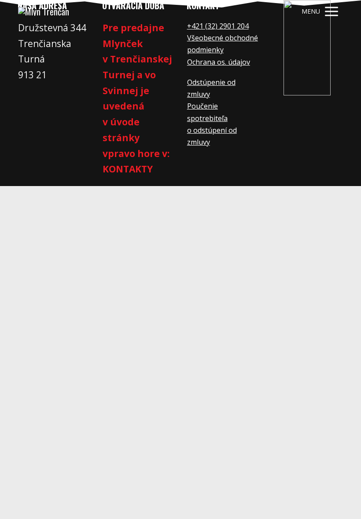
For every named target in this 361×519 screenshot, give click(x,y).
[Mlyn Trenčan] (43, 11)
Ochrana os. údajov (218, 62)
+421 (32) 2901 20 (216, 26)
